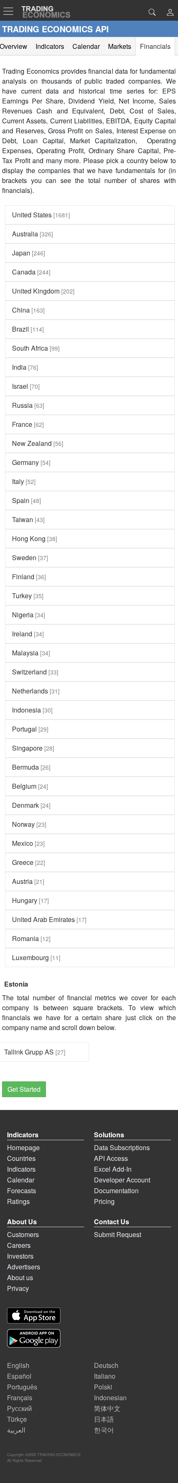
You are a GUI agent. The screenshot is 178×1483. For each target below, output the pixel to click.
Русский (19, 1408)
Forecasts (21, 1190)
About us (20, 1277)
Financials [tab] (155, 46)
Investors (20, 1256)
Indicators (21, 1169)
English (18, 1365)
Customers (23, 1234)
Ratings (18, 1201)
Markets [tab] (119, 46)
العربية (16, 1430)
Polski (103, 1387)
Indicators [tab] (50, 46)
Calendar (20, 1179)
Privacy (18, 1288)
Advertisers (23, 1266)
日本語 (104, 1419)
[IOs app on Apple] (33, 1315)
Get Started (24, 1089)
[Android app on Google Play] (33, 1338)
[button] (170, 13)
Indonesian (110, 1397)
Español (19, 1376)
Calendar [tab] (86, 46)
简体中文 (107, 1408)
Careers (19, 1245)
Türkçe (17, 1419)
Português (22, 1387)
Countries (21, 1158)
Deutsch (106, 1365)
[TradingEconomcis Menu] (10, 11)
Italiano (104, 1376)
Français (19, 1397)
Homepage (23, 1147)
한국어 (104, 1430)
